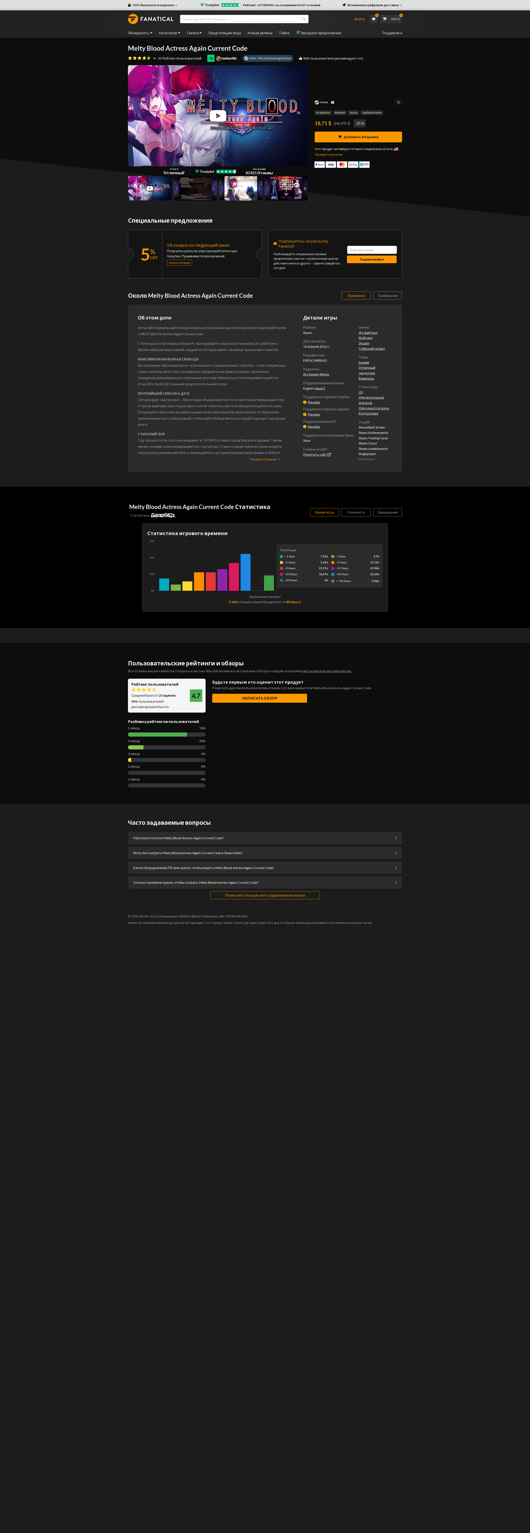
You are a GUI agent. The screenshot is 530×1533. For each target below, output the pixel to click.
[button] (152, 5)
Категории (168, 33)
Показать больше (263, 459)
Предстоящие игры (224, 33)
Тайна (284, 33)
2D (361, 392)
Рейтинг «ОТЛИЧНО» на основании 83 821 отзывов (281, 5)
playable (314, 402)
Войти (359, 19)
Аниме (364, 362)
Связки (193, 33)
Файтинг (340, 112)
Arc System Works (316, 374)
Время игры (324, 512)
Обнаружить (138, 33)
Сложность (356, 512)
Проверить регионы (329, 154)
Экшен (353, 112)
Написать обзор (259, 698)
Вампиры (366, 378)
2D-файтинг (323, 112)
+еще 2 (319, 388)
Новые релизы (260, 33)
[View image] (150, 188)
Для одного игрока (374, 408)
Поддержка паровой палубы (326, 397)
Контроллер (368, 413)
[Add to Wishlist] (398, 102)
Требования (388, 296)
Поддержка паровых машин (326, 409)
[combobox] (264, 19)
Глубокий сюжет (372, 112)
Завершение (387, 512)
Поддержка (392, 33)
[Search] (303, 19)
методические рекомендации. (327, 671)
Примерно (356, 296)
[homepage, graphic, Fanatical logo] (150, 19)
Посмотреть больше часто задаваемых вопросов (265, 895)
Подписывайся (372, 259)
